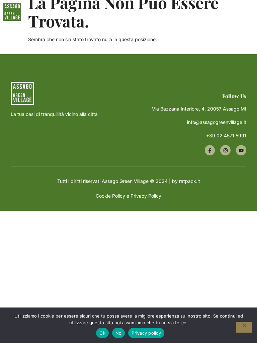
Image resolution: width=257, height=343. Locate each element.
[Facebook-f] (210, 150)
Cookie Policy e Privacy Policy (128, 196)
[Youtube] (241, 150)
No (118, 333)
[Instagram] (225, 150)
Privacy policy (146, 333)
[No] (244, 327)
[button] (167, 12)
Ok (102, 333)
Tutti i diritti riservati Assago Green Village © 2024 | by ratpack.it (128, 181)
